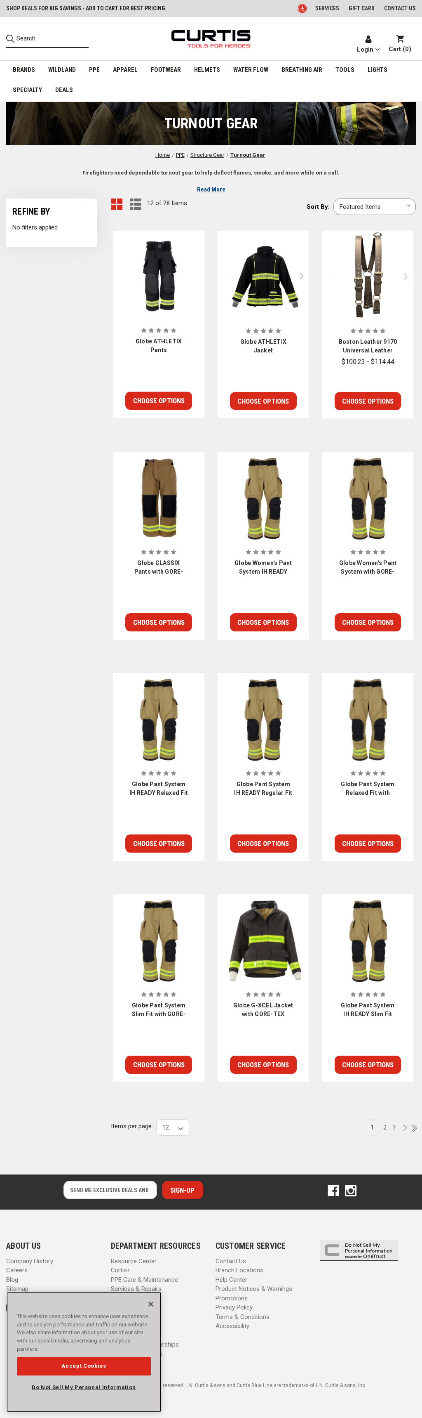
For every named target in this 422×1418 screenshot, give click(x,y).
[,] (158, 276)
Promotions (232, 1298)
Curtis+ (121, 1270)
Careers (17, 1270)
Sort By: (318, 206)
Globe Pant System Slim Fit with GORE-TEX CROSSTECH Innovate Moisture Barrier (159, 1010)
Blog (12, 1279)
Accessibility (232, 1326)
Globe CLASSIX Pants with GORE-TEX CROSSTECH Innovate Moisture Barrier (158, 568)
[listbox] (374, 207)
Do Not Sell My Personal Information (84, 1387)
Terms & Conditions (243, 1317)
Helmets (207, 69)
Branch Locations (239, 1270)
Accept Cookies (83, 1366)
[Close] (151, 1304)
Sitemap (17, 1289)
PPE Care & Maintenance (144, 1279)
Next (303, 276)
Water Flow (250, 69)
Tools (344, 69)
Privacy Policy (234, 1307)
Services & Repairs (136, 1289)
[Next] (403, 1128)
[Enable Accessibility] (303, 8)
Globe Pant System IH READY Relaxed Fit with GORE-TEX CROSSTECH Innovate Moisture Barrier (158, 789)
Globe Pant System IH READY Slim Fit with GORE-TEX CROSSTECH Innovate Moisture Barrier (367, 1010)
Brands (24, 69)
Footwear (166, 69)
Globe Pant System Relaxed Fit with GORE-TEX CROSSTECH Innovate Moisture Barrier (367, 789)
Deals (64, 90)
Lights (377, 69)
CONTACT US (400, 8)
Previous (223, 276)
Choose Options (159, 401)
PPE (94, 69)
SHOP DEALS (21, 8)
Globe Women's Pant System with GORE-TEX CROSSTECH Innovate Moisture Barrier (368, 568)
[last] (411, 1128)
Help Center (231, 1279)
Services (327, 8)
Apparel (125, 69)
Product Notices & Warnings (254, 1289)
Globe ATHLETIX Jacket (263, 346)
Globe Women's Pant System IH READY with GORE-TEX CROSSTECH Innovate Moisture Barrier (263, 568)
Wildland (62, 69)
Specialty (27, 90)
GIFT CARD (362, 8)
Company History (29, 1261)
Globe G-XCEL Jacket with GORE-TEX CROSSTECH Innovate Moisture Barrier (263, 1010)
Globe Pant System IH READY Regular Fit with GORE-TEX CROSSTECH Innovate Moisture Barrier (263, 789)
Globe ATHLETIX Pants (159, 345)
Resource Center (134, 1261)
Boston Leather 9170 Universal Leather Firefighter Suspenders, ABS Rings (368, 346)
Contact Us (231, 1261)
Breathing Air (301, 69)
